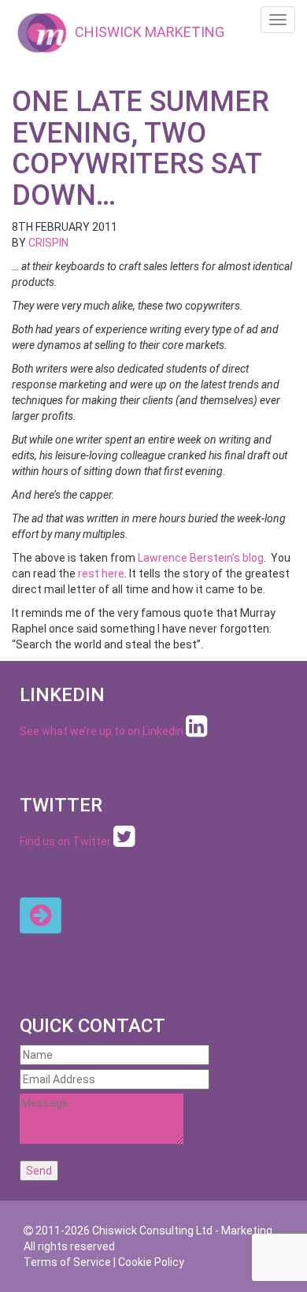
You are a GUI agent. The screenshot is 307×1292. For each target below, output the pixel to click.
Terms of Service (67, 1262)
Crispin (48, 242)
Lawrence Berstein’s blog (201, 557)
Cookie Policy (151, 1262)
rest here (101, 573)
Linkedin (162, 731)
